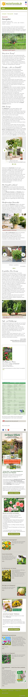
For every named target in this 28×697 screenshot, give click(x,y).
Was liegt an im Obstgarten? (8, 585)
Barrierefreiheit (5, 693)
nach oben (23, 695)
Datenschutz (10, 690)
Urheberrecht (18, 690)
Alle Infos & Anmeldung (14, 534)
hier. (3, 369)
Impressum (4, 690)
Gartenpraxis (4, 13)
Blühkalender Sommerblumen (9, 635)
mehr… (13, 544)
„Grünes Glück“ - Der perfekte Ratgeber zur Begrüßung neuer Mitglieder (13, 472)
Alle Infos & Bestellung (14, 629)
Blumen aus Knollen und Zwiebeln (11, 513)
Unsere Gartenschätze (7, 554)
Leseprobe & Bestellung (14, 493)
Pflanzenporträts (10, 13)
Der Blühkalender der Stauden (9, 568)
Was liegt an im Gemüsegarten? (9, 539)
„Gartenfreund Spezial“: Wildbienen (11, 614)
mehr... (3, 685)
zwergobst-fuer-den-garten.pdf (11, 421)
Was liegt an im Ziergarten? (8, 653)
